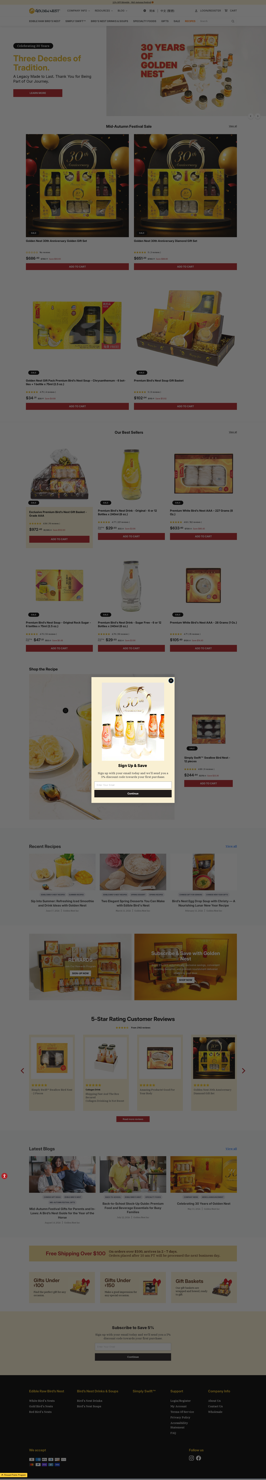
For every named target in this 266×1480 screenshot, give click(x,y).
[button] (13, 1475)
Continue (133, 793)
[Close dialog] (171, 680)
